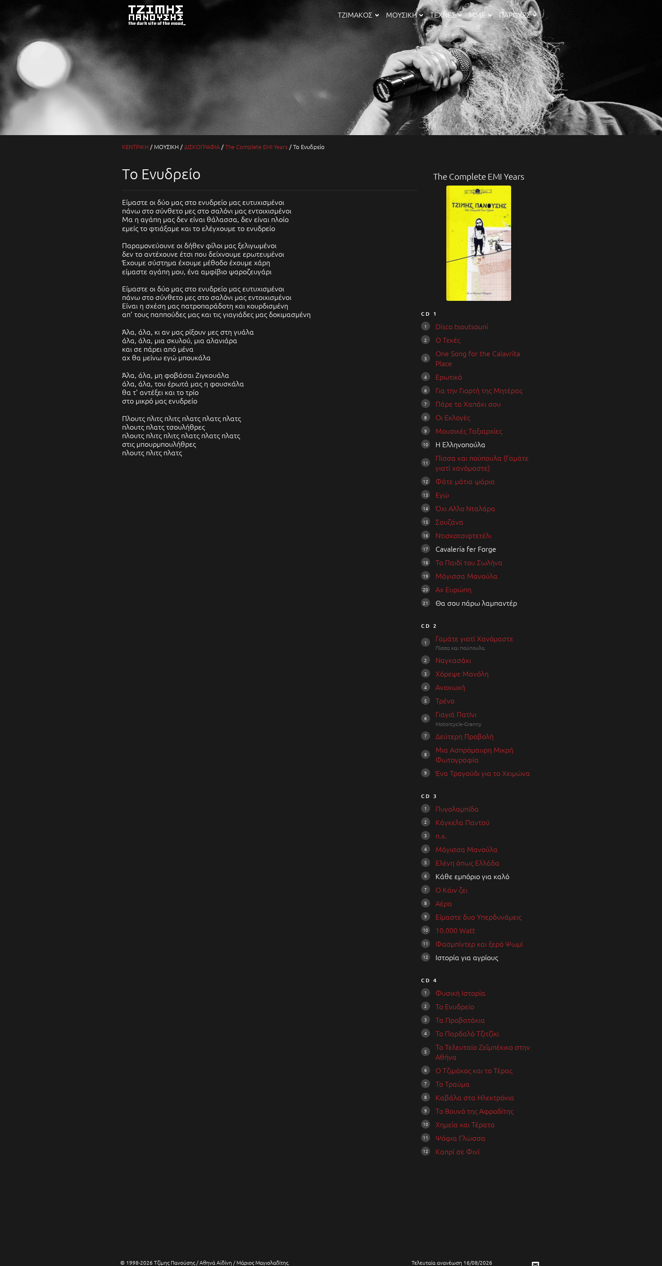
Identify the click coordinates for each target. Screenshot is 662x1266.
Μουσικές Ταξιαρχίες (468, 431)
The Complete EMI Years (256, 146)
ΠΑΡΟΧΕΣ (515, 14)
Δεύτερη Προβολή (464, 736)
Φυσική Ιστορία (460, 993)
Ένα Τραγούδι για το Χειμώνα (482, 773)
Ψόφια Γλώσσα (460, 1138)
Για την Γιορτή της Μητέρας (478, 390)
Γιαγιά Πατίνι (455, 714)
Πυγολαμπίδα (457, 808)
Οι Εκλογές (452, 417)
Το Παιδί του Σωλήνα (469, 562)
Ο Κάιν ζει (451, 889)
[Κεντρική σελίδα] (162, 26)
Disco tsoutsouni (461, 326)
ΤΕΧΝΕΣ (443, 14)
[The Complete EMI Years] (479, 298)
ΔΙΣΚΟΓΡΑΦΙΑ (202, 146)
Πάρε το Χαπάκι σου (468, 403)
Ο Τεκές (447, 340)
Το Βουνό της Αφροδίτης (474, 1111)
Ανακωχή (450, 687)
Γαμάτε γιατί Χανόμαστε (474, 638)
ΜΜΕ (477, 14)
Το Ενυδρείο (454, 1006)
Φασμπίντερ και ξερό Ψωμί (479, 943)
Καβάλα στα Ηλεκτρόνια (474, 1097)
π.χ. (441, 835)
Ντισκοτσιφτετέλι (463, 535)
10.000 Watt (455, 930)
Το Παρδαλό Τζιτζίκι (467, 1033)
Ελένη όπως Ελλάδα (467, 862)
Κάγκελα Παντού (462, 822)
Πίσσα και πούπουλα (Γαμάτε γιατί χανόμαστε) (482, 462)
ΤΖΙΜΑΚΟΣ (355, 14)
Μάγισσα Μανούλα (466, 576)
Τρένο (444, 700)
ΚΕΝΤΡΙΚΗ (135, 146)
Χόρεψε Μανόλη (462, 673)
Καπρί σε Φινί (457, 1151)
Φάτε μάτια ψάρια (465, 481)
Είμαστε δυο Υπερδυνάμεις (478, 916)
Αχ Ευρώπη (453, 589)
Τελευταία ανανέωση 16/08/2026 (452, 1262)
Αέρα (443, 903)
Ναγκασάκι (453, 660)
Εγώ (442, 494)
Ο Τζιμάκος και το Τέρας (473, 1070)
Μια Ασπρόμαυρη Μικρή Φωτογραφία (474, 754)
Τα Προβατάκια (460, 1020)
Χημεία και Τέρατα (465, 1124)
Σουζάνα (449, 521)
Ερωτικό (448, 376)
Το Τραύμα (452, 1084)
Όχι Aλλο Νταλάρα (465, 508)
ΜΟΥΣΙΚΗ (401, 14)
